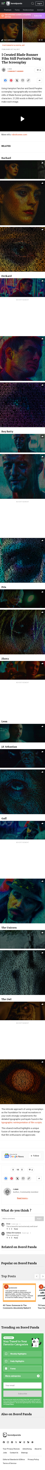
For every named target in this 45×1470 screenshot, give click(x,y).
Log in (39, 3)
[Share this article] (39, 80)
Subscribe (22, 1394)
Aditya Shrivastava (13, 1233)
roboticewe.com (19, 134)
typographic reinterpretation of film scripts (21, 1122)
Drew (8, 1224)
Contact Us (14, 1453)
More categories (13, 1376)
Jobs (5, 1453)
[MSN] (28, 1442)
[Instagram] (8, 1442)
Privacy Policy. (10, 1404)
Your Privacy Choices (11, 1449)
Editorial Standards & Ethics (14, 1459)
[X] (16, 1442)
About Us (38, 1449)
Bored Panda (12, 1435)
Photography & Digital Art (13, 45)
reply (16, 1229)
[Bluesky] (20, 1442)
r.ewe (10, 69)
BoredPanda (14, 3)
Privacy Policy (33, 1459)
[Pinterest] (12, 1442)
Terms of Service (9, 1463)
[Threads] (24, 1442)
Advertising (27, 1449)
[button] (37, 1276)
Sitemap (24, 1453)
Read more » (22, 1198)
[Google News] (32, 1442)
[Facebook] (4, 1442)
